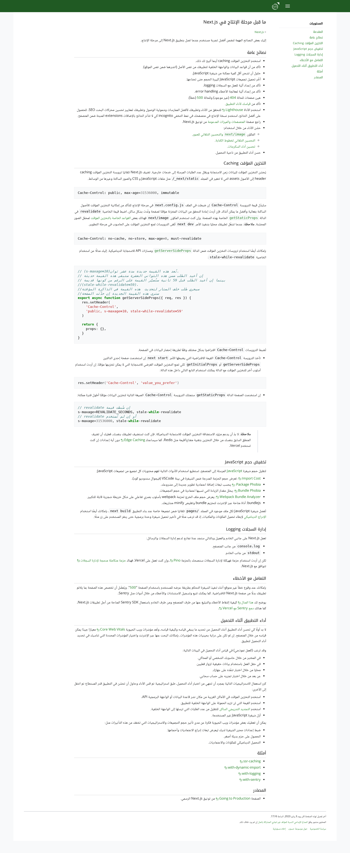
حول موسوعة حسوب (297, 829)
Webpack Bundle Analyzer (240, 497)
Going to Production (234, 799)
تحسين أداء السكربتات (241, 147)
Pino (177, 561)
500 (200, 98)
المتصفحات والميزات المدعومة (226, 122)
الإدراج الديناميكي (255, 517)
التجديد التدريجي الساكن (234, 709)
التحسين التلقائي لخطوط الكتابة (235, 141)
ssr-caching (252, 762)
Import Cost (251, 479)
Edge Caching (134, 440)
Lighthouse (234, 110)
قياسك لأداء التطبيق (238, 104)
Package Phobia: (248, 485)
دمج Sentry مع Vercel (238, 609)
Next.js (259, 32)
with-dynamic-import (244, 768)
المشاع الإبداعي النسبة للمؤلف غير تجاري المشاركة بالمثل (283, 822)
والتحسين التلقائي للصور (219, 135)
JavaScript (234, 471)
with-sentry (252, 780)
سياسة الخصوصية (318, 829)
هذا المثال (247, 603)
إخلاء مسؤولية (279, 829)
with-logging (251, 774)
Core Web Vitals (112, 630)
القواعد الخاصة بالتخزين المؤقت (111, 218)
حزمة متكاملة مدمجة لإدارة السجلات (103, 561)
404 (233, 98)
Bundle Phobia (249, 491)
